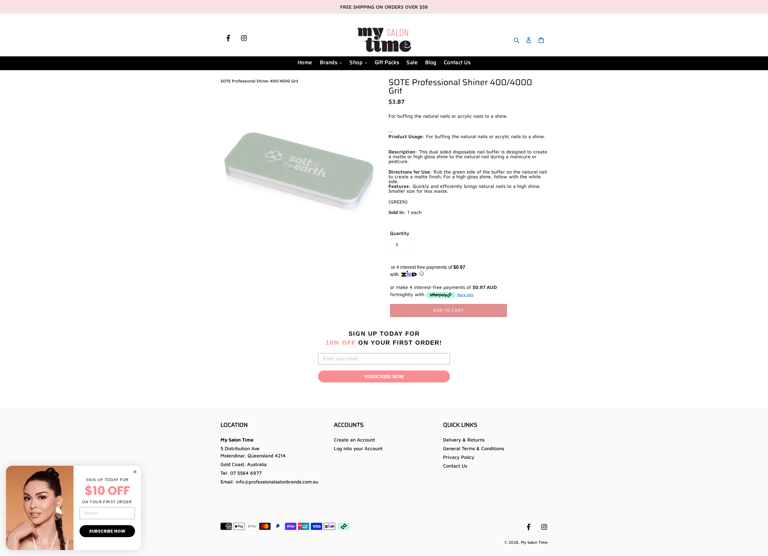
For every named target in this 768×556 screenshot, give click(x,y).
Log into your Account (358, 448)
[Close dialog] (135, 472)
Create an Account (354, 439)
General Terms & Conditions (473, 448)
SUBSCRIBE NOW (384, 376)
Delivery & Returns (463, 439)
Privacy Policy (458, 457)
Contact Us (455, 465)
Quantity (399, 233)
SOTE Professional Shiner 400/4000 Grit (259, 81)
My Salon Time (534, 542)
